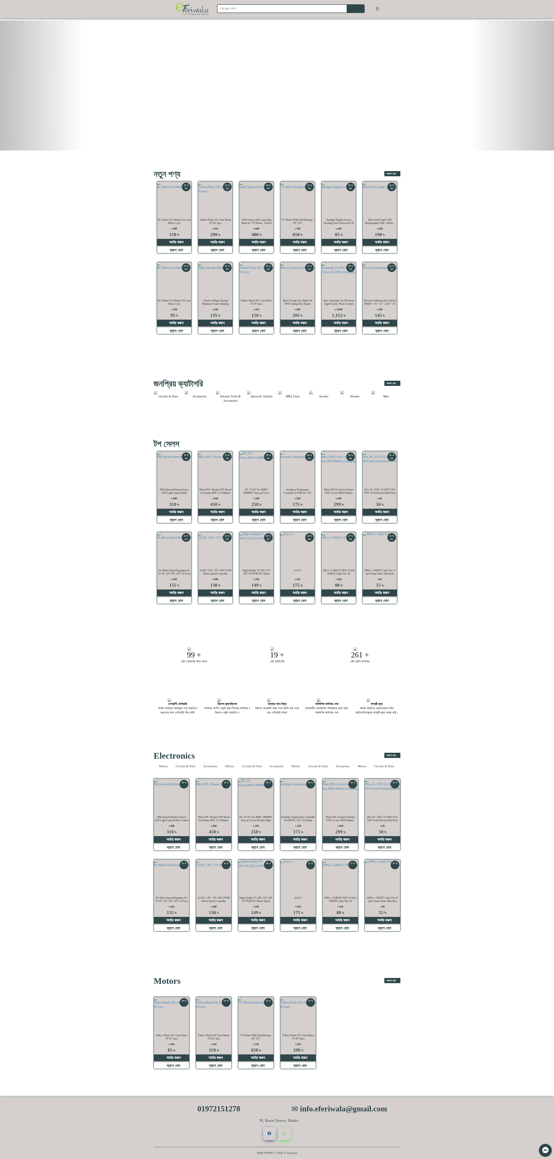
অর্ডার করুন (176, 242)
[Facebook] (269, 1133)
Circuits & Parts (170, 766)
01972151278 (217, 1108)
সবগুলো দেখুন (391, 173)
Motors (214, 766)
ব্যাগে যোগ (176, 250)
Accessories (194, 766)
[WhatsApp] (284, 1133)
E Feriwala (290, 1153)
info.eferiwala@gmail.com (342, 1108)
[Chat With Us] (545, 1150)
